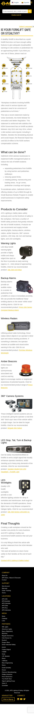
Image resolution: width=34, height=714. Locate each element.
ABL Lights (5, 627)
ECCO (4, 647)
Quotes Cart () (16, 15)
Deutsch (4, 640)
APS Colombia (6, 603)
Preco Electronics (7, 676)
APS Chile (5, 605)
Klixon (3, 658)
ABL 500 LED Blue (15, 270)
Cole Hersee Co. (7, 638)
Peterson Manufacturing (9, 672)
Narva (3, 665)
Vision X (4, 683)
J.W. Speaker (6, 656)
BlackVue (4, 633)
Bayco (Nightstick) (7, 631)
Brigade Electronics (7, 635)
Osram (4, 670)
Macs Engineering (7, 663)
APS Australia (6, 601)
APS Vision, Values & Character (11, 577)
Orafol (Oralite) (6, 667)
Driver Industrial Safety (8, 644)
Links (3, 620)
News (3, 616)
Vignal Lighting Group (8, 681)
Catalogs (4, 618)
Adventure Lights (7, 629)
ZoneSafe (5, 685)
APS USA (4, 599)
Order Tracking (6, 590)
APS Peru (5, 608)
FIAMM (4, 651)
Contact (4, 580)
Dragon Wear (6, 642)
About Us (4, 575)
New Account (6, 586)
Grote (3, 654)
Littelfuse (4, 660)
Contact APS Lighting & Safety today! (15, 560)
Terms (4, 592)
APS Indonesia (6, 610)
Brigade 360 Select (15, 428)
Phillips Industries (7, 674)
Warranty (4, 588)
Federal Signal (6, 649)
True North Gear (7, 679)
